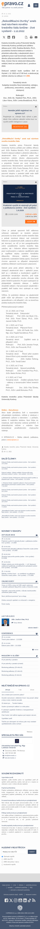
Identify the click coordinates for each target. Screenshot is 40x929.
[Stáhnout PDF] (26, 37)
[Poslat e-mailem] (36, 37)
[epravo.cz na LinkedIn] (25, 900)
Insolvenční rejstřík (10, 864)
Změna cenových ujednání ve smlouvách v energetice (18, 600)
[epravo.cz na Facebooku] (6, 900)
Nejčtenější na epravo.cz (16, 685)
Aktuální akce (8, 535)
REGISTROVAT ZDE (20, 127)
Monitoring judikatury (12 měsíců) (12, 671)
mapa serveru (6, 885)
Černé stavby (6, 604)
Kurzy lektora (14, 623)
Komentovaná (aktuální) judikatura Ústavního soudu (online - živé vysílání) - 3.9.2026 (20, 548)
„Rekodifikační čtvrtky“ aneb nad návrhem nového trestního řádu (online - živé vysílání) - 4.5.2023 (19, 511)
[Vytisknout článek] (31, 37)
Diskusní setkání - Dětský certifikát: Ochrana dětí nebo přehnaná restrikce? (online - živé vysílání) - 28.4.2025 (17, 473)
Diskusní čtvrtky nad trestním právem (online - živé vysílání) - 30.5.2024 (19, 490)
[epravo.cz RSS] (33, 900)
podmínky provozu (31, 885)
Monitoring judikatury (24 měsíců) (12, 667)
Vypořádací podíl (7, 718)
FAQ (31, 887)
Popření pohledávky (8, 788)
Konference (7, 633)
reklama (21, 885)
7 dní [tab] (20, 690)
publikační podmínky (21, 887)
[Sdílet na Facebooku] (13, 37)
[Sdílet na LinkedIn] (8, 37)
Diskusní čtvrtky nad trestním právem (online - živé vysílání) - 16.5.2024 (19, 495)
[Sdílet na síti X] (4, 37)
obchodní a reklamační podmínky (20, 890)
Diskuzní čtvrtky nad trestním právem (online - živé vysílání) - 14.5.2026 (19, 462)
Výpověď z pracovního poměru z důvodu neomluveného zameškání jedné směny (19, 591)
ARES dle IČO (8, 859)
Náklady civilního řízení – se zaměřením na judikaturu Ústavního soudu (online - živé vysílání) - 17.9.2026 (18, 573)
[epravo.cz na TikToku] (29, 900)
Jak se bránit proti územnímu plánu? (13, 695)
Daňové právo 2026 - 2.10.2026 (11, 644)
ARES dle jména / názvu (11, 862)
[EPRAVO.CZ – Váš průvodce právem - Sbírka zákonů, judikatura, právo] (12, 5)
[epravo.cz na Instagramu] (15, 900)
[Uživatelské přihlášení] (29, 5)
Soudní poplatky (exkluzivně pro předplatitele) (17, 825)
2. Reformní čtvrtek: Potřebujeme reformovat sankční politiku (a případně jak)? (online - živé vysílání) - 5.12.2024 (20, 478)
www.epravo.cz (13, 440)
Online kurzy (8, 581)
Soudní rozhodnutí (12, 773)
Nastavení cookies (31, 894)
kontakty (10, 887)
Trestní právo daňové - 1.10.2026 (12, 638)
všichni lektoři (33, 628)
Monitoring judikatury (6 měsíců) (11, 675)
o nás (14, 885)
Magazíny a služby (10, 656)
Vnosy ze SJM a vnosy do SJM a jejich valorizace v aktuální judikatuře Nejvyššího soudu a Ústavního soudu (20, 586)
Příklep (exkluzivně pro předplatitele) (14, 813)
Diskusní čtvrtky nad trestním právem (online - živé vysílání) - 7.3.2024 (19, 506)
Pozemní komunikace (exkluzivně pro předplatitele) (19, 800)
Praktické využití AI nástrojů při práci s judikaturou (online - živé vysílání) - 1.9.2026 (20, 541)
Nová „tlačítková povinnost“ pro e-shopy (14, 596)
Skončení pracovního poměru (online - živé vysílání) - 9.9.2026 (18, 556)
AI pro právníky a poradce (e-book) (12, 663)
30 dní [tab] (32, 690)
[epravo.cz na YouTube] (20, 900)
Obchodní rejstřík (9, 856)
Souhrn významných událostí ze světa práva (15, 706)
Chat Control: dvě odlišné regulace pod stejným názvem (19, 715)
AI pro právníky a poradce (10, 659)
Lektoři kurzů (8, 616)
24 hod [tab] (7, 690)
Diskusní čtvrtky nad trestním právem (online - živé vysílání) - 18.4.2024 (19, 500)
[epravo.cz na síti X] (11, 900)
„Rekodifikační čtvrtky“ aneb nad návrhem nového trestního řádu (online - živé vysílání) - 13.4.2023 (19, 516)
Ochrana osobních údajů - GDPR (13, 894)
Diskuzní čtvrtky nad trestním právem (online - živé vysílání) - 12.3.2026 (19, 468)
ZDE (28, 76)
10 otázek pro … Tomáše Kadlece (12, 703)
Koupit (30, 221)
